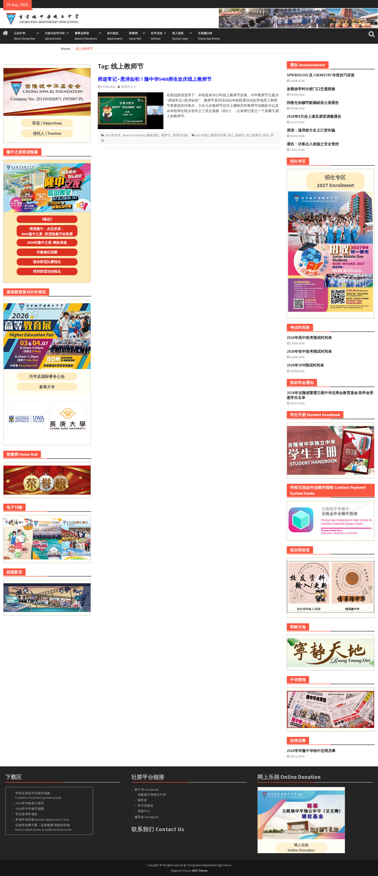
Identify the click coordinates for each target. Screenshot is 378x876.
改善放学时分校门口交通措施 (311, 88)
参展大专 (47, 386)
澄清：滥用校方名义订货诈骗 (311, 130)
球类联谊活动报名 (47, 271)
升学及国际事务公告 (47, 376)
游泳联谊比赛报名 (47, 261)
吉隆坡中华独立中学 (152, 795)
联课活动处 (180, 135)
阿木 (266, 135)
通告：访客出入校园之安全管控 (313, 144)
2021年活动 (112, 135)
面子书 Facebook (147, 790)
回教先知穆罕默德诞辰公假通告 (313, 102)
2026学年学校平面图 (29, 809)
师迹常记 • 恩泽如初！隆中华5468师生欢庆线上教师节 (155, 79)
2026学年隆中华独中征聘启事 (311, 750)
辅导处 (142, 800)
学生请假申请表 (26, 814)
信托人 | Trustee (47, 133)
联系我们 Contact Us (157, 829)
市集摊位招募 (47, 252)
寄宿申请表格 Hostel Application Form (42, 820)
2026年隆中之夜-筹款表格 (47, 242)
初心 (231, 135)
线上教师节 (253, 135)
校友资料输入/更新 (309, 609)
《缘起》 (47, 219)
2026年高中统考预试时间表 (309, 337)
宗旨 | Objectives (47, 123)
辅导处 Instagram (147, 817)
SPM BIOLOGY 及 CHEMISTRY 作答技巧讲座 (321, 75)
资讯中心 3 (128, 87)
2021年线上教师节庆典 (211, 135)
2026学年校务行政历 (29, 803)
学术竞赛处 (146, 806)
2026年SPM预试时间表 (305, 365)
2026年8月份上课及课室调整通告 (314, 116)
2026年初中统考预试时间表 (309, 351)
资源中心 (144, 811)
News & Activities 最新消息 (141, 135)
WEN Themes (199, 870)
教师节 (165, 135)
